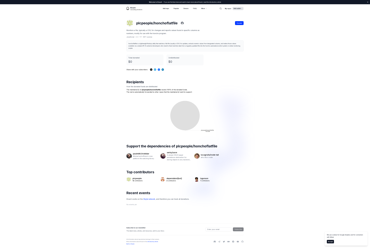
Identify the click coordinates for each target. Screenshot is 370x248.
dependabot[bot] (174, 178)
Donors (186, 8)
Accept (330, 241)
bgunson (204, 178)
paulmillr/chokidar (141, 154)
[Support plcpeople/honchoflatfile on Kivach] (159, 69)
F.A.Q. (195, 8)
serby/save (172, 152)
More (203, 8)
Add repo (166, 8)
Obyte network (149, 199)
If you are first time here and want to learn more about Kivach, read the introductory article (185, 2)
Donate (239, 23)
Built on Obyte (130, 244)
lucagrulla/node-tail (210, 155)
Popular (176, 8)
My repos (228, 8)
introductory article (152, 241)
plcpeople (137, 178)
